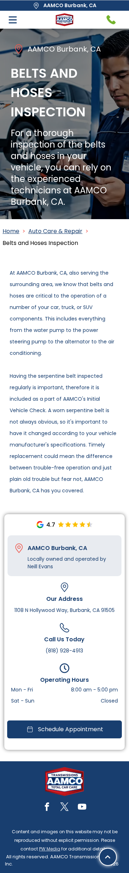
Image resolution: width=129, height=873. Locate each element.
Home (11, 231)
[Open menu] (12, 19)
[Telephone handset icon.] (111, 19)
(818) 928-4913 (64, 650)
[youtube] (82, 807)
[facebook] (47, 807)
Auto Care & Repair (55, 231)
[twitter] (64, 807)
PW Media (49, 849)
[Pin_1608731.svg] (19, 548)
